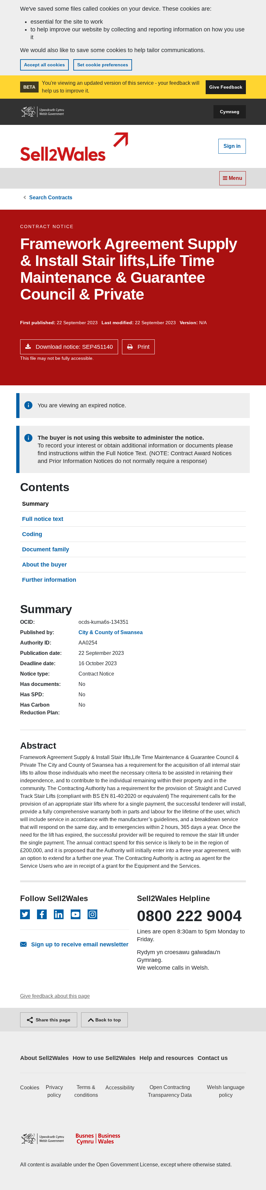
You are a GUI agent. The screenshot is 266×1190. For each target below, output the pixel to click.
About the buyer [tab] (44, 564)
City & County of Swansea (111, 632)
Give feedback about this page (55, 996)
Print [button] (143, 347)
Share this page (52, 1019)
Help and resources (166, 1058)
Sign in (232, 146)
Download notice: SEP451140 (73, 347)
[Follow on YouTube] (75, 914)
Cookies (29, 1087)
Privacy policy (54, 1091)
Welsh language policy (226, 1091)
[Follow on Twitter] (25, 914)
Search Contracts (50, 197)
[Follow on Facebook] (42, 914)
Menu (234, 178)
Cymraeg (229, 111)
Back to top (107, 1019)
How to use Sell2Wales (104, 1058)
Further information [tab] (49, 580)
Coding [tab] (32, 534)
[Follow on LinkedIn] (59, 914)
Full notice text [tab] (42, 519)
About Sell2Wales (44, 1058)
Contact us (213, 1058)
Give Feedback (225, 87)
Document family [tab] (45, 549)
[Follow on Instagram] (92, 914)
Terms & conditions (86, 1091)
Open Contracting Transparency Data (170, 1091)
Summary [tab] (35, 504)
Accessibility (119, 1087)
